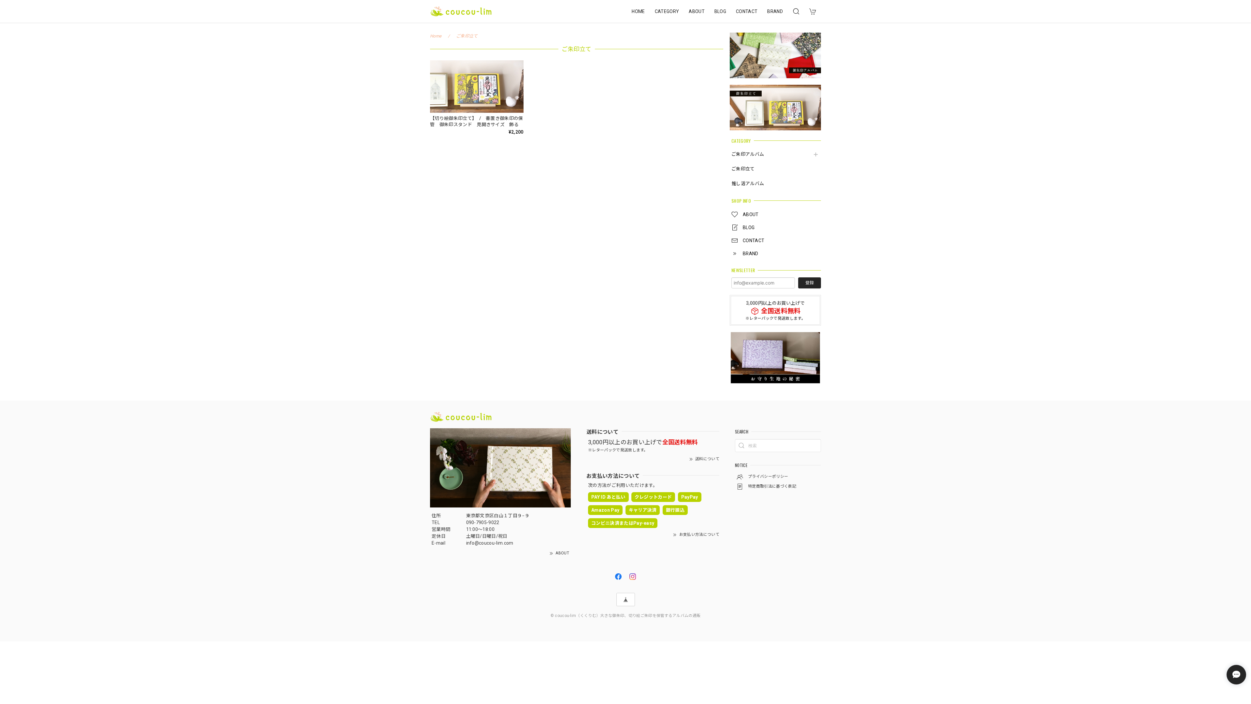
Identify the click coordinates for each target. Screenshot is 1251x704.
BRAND (775, 11)
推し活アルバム (747, 183)
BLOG (720, 11)
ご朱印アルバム (747, 154)
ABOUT (697, 11)
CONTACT (746, 11)
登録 (809, 282)
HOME (638, 11)
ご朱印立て (743, 168)
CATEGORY (667, 11)
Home (435, 36)
